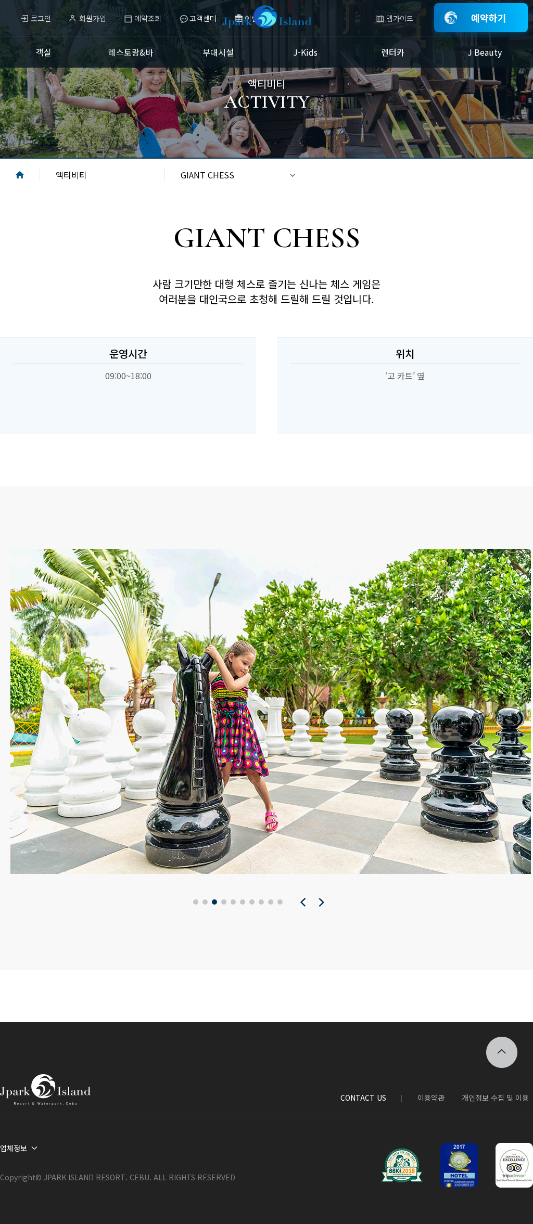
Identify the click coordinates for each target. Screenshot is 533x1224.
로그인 (41, 18)
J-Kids (305, 52)
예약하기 (488, 17)
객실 (44, 52)
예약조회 (147, 18)
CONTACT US (363, 1097)
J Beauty (484, 52)
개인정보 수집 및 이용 (495, 1097)
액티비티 (71, 175)
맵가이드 (399, 18)
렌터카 (392, 52)
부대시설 (218, 52)
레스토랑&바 (130, 52)
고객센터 (203, 18)
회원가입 (92, 18)
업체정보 (13, 1148)
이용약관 (431, 1097)
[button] (195, 902)
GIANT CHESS (207, 175)
